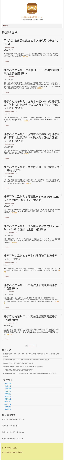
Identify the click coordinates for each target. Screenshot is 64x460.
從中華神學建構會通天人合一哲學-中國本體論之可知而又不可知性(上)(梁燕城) (26, 359)
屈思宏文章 (7, 391)
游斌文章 (7, 401)
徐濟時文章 (11, 47)
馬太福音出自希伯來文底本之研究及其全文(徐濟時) (18, 363)
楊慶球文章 (7, 399)
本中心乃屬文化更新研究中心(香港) (12, 452)
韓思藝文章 (7, 407)
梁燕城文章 (7, 396)
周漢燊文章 (7, 388)
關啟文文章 (7, 404)
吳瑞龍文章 (7, 386)
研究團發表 (7, 61)
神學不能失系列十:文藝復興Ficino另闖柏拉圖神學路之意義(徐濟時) (23, 366)
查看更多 (25, 56)
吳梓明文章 (7, 383)
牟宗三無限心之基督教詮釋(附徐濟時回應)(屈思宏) (18, 370)
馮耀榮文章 (7, 409)
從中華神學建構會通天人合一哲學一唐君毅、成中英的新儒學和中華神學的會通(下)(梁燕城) (30, 373)
